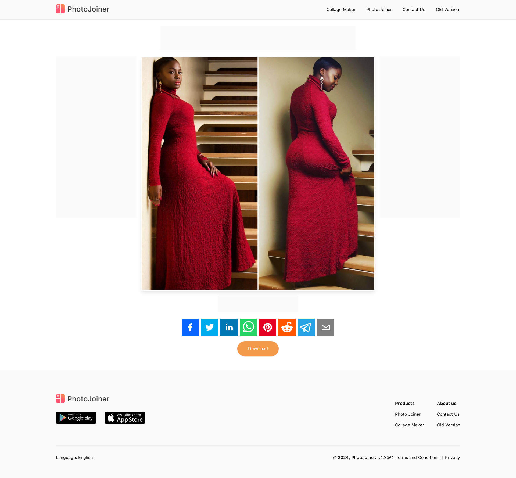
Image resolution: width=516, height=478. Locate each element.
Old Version (447, 9)
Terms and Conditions (417, 457)
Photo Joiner (379, 9)
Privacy (452, 457)
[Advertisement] (258, 38)
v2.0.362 (386, 457)
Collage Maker (341, 9)
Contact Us (414, 9)
